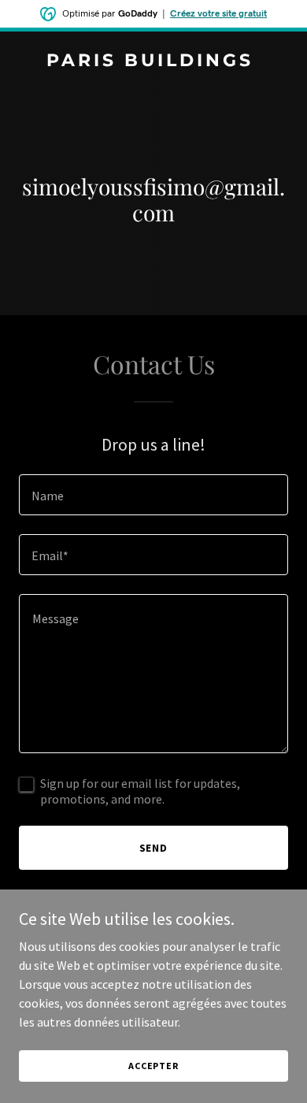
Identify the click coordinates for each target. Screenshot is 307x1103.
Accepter (153, 1065)
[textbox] (153, 494)
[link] (153, 61)
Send (153, 848)
